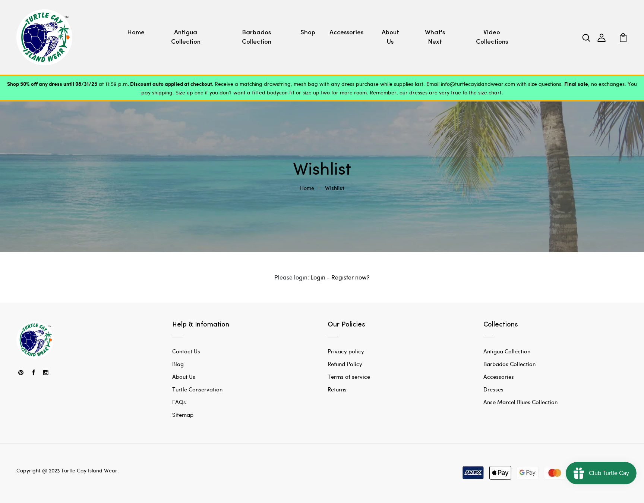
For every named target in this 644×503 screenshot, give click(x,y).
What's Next (435, 37)
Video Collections (492, 37)
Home (136, 32)
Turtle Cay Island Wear (89, 470)
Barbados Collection (256, 37)
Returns (337, 389)
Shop (307, 32)
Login (317, 277)
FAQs (179, 402)
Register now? (350, 277)
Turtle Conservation (197, 389)
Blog (178, 364)
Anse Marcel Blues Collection (520, 402)
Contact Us (186, 351)
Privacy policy (346, 351)
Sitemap (182, 414)
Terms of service (349, 376)
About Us (390, 37)
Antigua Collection (186, 37)
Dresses (493, 389)
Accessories (346, 32)
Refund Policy (345, 364)
